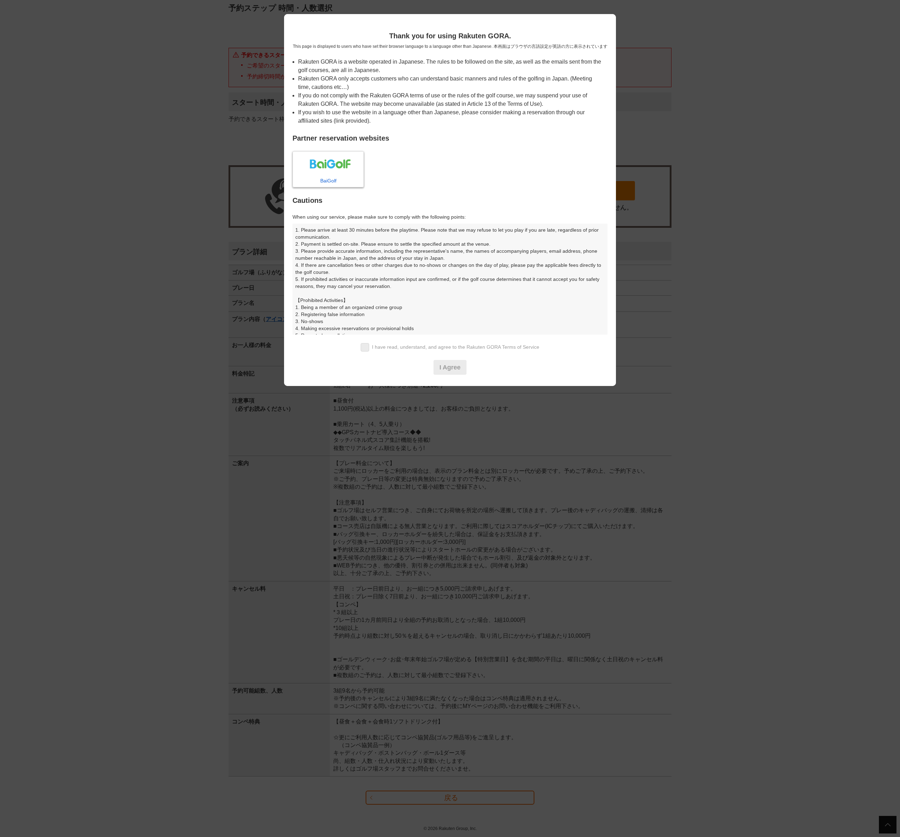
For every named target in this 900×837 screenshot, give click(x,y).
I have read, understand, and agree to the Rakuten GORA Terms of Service (455, 347)
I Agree (450, 367)
